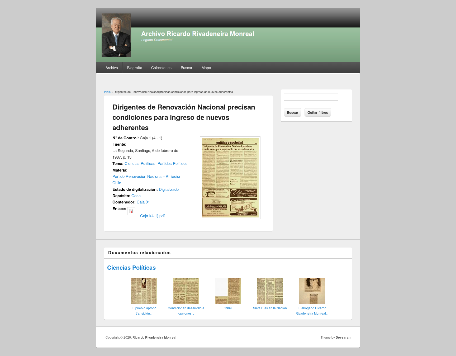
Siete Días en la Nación (270, 308)
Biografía (134, 67)
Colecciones (161, 67)
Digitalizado (169, 189)
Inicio (107, 91)
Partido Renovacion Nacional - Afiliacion (146, 176)
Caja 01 (143, 202)
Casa (136, 195)
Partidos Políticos (173, 163)
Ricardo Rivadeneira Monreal (154, 337)
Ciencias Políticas (140, 163)
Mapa (206, 67)
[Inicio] (228, 60)
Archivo (112, 67)
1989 (228, 308)
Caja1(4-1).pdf (152, 215)
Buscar (186, 67)
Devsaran (343, 337)
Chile (116, 182)
